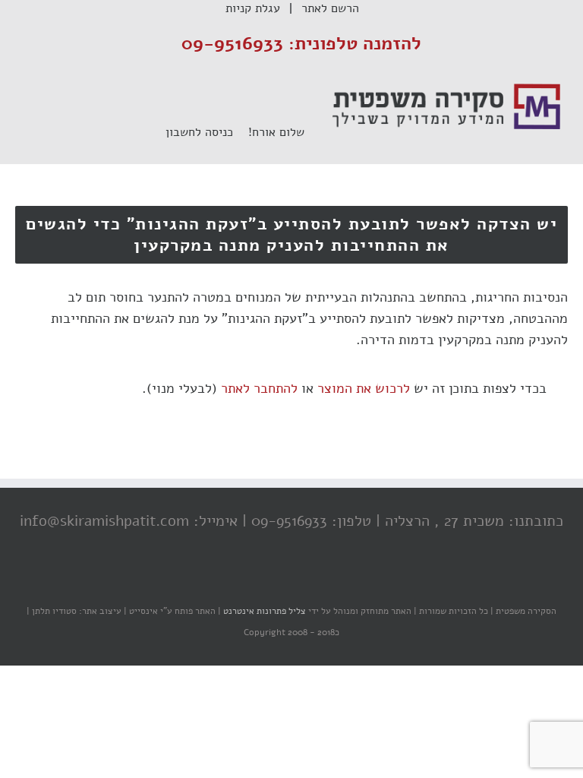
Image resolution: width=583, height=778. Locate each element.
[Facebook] (325, 581)
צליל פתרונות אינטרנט (263, 611)
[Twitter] (295, 581)
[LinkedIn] (265, 581)
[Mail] (234, 581)
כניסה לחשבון (206, 132)
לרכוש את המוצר (363, 388)
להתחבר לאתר (259, 388)
